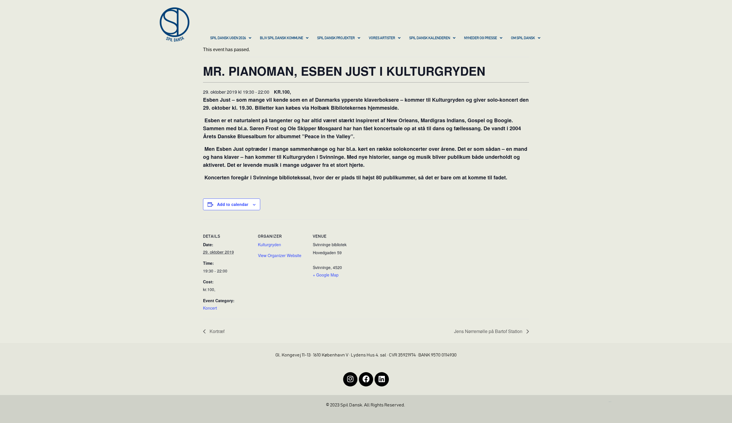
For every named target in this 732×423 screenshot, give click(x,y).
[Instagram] (350, 379)
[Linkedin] (382, 379)
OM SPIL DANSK (523, 38)
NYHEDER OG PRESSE (480, 38)
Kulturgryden (269, 244)
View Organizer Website (279, 255)
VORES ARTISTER (382, 38)
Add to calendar (232, 204)
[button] (231, 38)
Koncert (210, 308)
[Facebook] (366, 379)
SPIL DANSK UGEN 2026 (228, 38)
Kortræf (216, 331)
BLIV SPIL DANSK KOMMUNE (281, 38)
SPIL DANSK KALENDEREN (429, 38)
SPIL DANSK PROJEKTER (336, 38)
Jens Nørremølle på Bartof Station (489, 331)
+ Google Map (326, 275)
